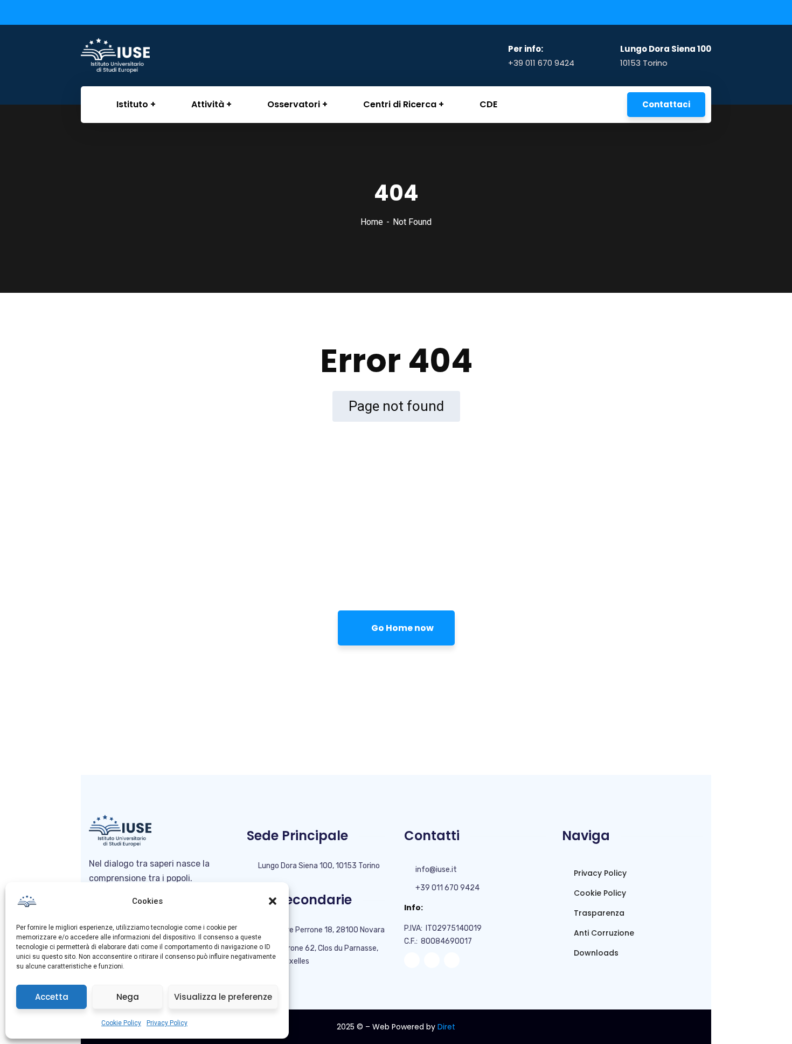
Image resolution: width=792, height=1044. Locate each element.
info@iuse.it (436, 869)
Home (371, 222)
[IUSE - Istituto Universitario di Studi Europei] (135, 55)
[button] (272, 901)
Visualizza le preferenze (223, 996)
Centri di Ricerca (399, 104)
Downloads (595, 952)
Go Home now (402, 628)
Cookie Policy (121, 1023)
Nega (127, 996)
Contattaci (666, 104)
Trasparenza (598, 913)
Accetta (51, 996)
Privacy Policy (167, 1023)
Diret (446, 1026)
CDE (488, 104)
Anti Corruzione (603, 933)
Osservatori (293, 104)
